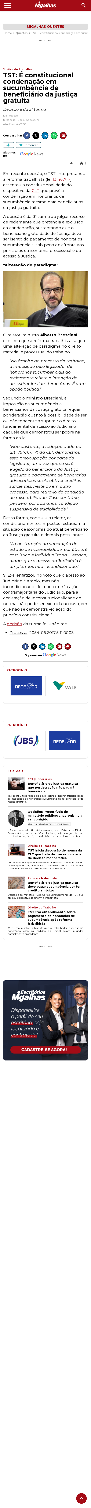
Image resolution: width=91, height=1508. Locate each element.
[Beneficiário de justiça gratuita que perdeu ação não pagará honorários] (18, 785)
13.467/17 (61, 179)
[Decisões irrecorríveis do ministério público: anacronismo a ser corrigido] (18, 819)
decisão (14, 623)
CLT (36, 190)
